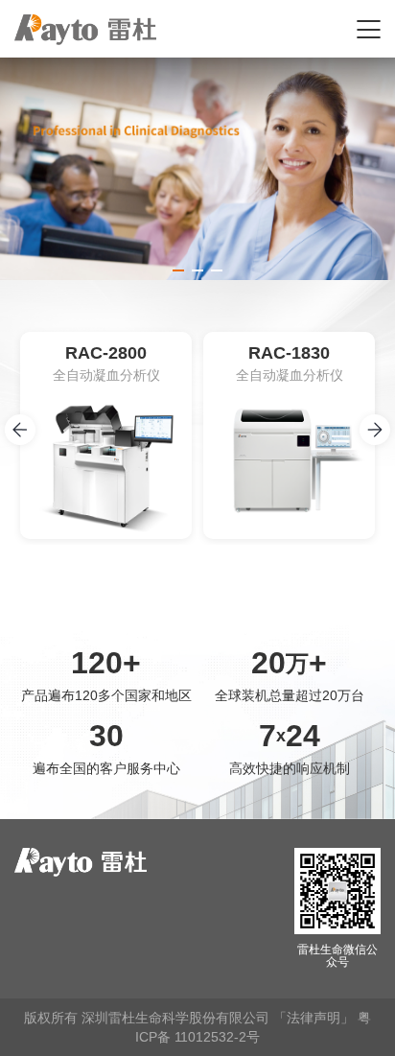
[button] (178, 270)
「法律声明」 (313, 1017)
